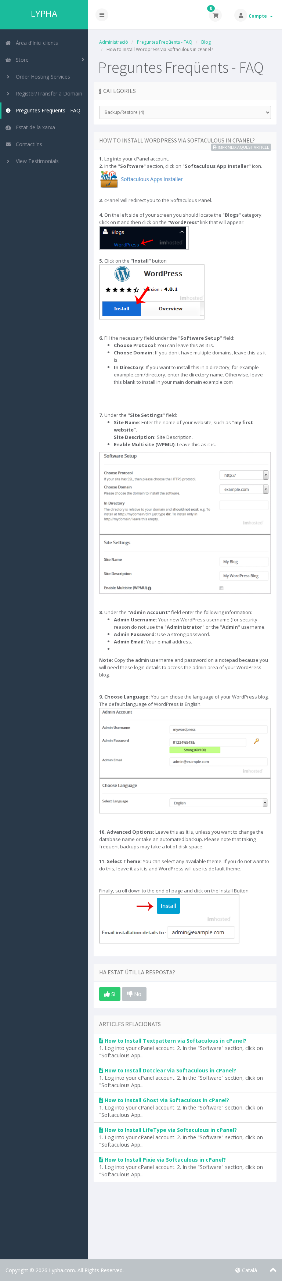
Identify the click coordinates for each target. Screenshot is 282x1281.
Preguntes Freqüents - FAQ (46, 110)
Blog (206, 42)
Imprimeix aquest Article (243, 147)
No (137, 993)
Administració (113, 42)
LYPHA (44, 13)
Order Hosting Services (41, 76)
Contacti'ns (27, 144)
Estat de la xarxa (34, 127)
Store (21, 59)
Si (112, 993)
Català (249, 1270)
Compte (259, 16)
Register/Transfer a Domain (47, 93)
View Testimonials (36, 161)
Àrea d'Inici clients (35, 42)
